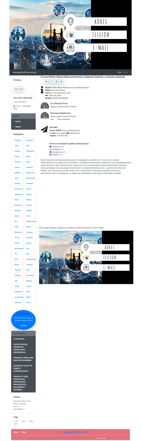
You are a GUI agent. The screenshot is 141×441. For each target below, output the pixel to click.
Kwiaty (28, 297)
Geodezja (18, 275)
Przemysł (18, 162)
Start (120, 72)
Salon (16, 227)
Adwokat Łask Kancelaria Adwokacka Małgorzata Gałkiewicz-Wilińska (20, 383)
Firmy (18, 127)
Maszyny (29, 281)
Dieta (28, 270)
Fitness (17, 156)
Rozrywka (18, 210)
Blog (125, 72)
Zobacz (23, 325)
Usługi (17, 286)
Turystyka (29, 232)
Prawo (28, 216)
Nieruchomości (19, 248)
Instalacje (18, 140)
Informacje (29, 140)
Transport (29, 264)
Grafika (28, 286)
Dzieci (28, 291)
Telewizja (18, 270)
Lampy (28, 302)
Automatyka (30, 151)
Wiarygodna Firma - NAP (76, 432)
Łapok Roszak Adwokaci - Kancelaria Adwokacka (20, 348)
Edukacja (17, 172)
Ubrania (28, 189)
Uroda (17, 178)
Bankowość (18, 205)
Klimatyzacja (30, 172)
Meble (28, 156)
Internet (17, 167)
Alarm (28, 162)
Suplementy (18, 291)
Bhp (16, 254)
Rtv (16, 221)
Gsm (27, 248)
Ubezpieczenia (31, 259)
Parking (28, 194)
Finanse (17, 237)
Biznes (17, 264)
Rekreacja (29, 237)
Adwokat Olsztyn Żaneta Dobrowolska (22, 368)
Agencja (17, 151)
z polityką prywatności (101, 438)
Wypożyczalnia (31, 221)
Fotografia (29, 167)
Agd (16, 281)
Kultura (17, 243)
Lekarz (17, 145)
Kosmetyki (29, 183)
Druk (27, 145)
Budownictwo (30, 178)
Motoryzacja (19, 189)
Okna (28, 254)
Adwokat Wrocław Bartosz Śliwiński (23, 359)
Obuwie (28, 243)
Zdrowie (29, 205)
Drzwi (16, 200)
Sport (16, 259)
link (62, 147)
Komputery (18, 232)
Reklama (17, 183)
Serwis (28, 227)
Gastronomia (19, 194)
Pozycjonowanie (20, 297)
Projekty (29, 210)
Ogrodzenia (30, 275)
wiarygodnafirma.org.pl (25, 72)
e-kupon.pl (18, 339)
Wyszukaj (19, 89)
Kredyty (28, 200)
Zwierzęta (18, 302)
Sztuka (17, 216)
